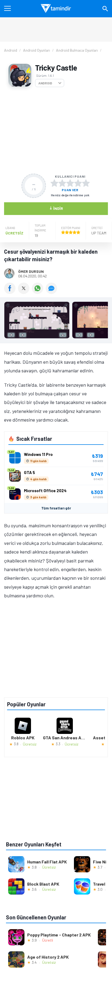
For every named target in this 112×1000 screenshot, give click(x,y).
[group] (56, 321)
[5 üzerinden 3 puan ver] (70, 183)
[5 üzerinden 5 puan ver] (86, 183)
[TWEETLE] (25, 292)
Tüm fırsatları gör (56, 508)
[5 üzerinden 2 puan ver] (62, 183)
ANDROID (45, 83)
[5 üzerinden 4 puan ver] (78, 183)
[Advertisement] (56, 130)
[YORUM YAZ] (52, 292)
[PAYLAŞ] (11, 292)
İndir (56, 208)
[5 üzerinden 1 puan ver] (54, 183)
